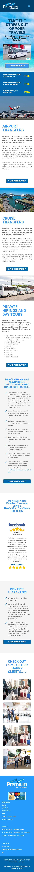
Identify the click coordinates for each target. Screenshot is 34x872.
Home (4, 805)
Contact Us (6, 811)
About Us (5, 808)
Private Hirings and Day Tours (13, 835)
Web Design (8, 866)
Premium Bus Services (17, 862)
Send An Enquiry (17, 181)
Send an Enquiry (17, 66)
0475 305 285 (6, 846)
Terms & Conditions (9, 817)
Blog (3, 814)
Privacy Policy (7, 819)
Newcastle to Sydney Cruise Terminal (16, 832)
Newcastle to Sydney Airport (13, 829)
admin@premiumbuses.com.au (12, 849)
